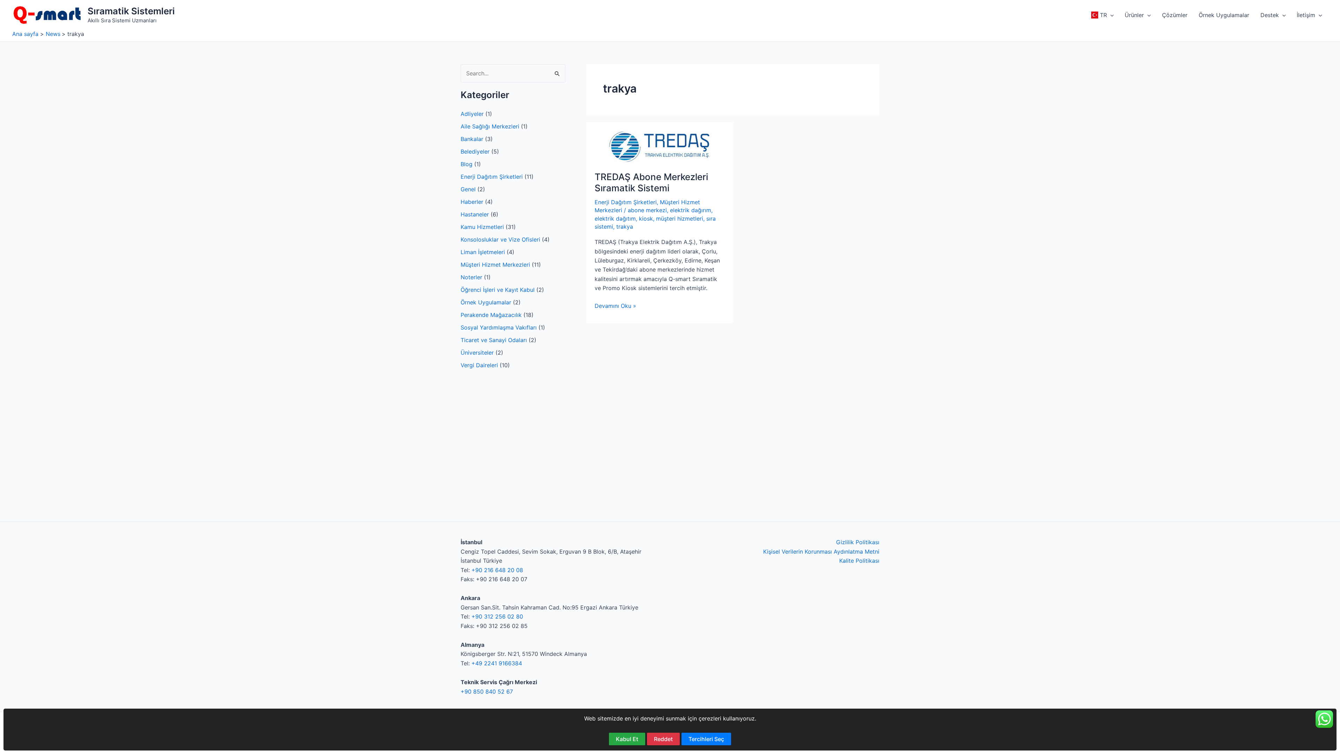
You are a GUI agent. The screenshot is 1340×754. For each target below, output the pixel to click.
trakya (624, 226)
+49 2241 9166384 (496, 663)
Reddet (663, 738)
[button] (1110, 15)
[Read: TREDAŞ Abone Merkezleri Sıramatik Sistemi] (659, 146)
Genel (468, 189)
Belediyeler (475, 151)
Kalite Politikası (859, 560)
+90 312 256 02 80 (497, 616)
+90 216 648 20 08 (497, 570)
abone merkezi (647, 210)
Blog (466, 164)
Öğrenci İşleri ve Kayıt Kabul (498, 289)
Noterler (471, 277)
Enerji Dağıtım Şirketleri (492, 176)
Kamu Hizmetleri (482, 226)
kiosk (646, 218)
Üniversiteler (477, 352)
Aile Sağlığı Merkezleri (490, 126)
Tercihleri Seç (706, 738)
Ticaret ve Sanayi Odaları (494, 340)
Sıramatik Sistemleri (131, 11)
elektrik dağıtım (615, 218)
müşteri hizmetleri (679, 218)
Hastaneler (475, 214)
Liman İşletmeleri (483, 252)
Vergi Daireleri (479, 365)
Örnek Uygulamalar (486, 302)
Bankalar (472, 138)
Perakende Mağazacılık (491, 314)
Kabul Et (627, 738)
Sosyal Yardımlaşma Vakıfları (499, 327)
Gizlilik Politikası (857, 542)
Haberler (472, 201)
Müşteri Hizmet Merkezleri (495, 264)
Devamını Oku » (615, 306)
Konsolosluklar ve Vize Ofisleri (500, 239)
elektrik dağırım (690, 210)
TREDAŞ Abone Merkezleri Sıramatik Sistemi (651, 182)
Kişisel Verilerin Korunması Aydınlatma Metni (821, 551)
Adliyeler (472, 113)
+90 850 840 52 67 (487, 691)
